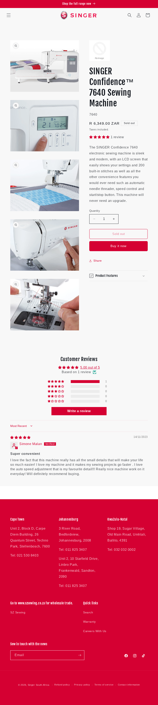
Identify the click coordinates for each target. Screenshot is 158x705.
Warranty (89, 621)
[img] (20, 437)
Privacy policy (82, 684)
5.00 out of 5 (90, 367)
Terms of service (104, 684)
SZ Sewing (17, 612)
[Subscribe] (79, 655)
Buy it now (118, 246)
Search (88, 612)
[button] (8, 15)
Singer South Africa (38, 685)
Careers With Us (94, 631)
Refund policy (62, 684)
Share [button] (97, 260)
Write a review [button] (79, 411)
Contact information (129, 684)
